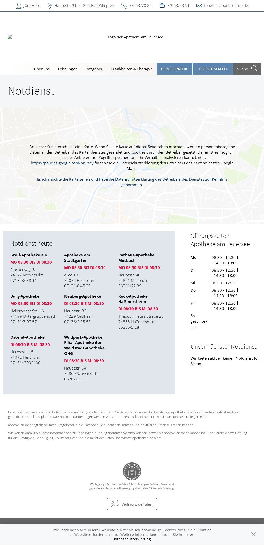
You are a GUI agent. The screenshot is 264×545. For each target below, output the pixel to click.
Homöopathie (174, 69)
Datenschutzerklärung (131, 538)
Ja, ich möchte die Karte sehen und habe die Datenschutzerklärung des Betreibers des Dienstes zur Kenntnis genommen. (132, 182)
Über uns (42, 69)
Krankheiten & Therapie (131, 69)
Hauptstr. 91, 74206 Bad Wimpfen (84, 5)
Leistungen (68, 69)
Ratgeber (94, 69)
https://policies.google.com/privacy (62, 162)
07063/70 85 (140, 5)
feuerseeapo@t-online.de (226, 5)
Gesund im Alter (212, 69)
